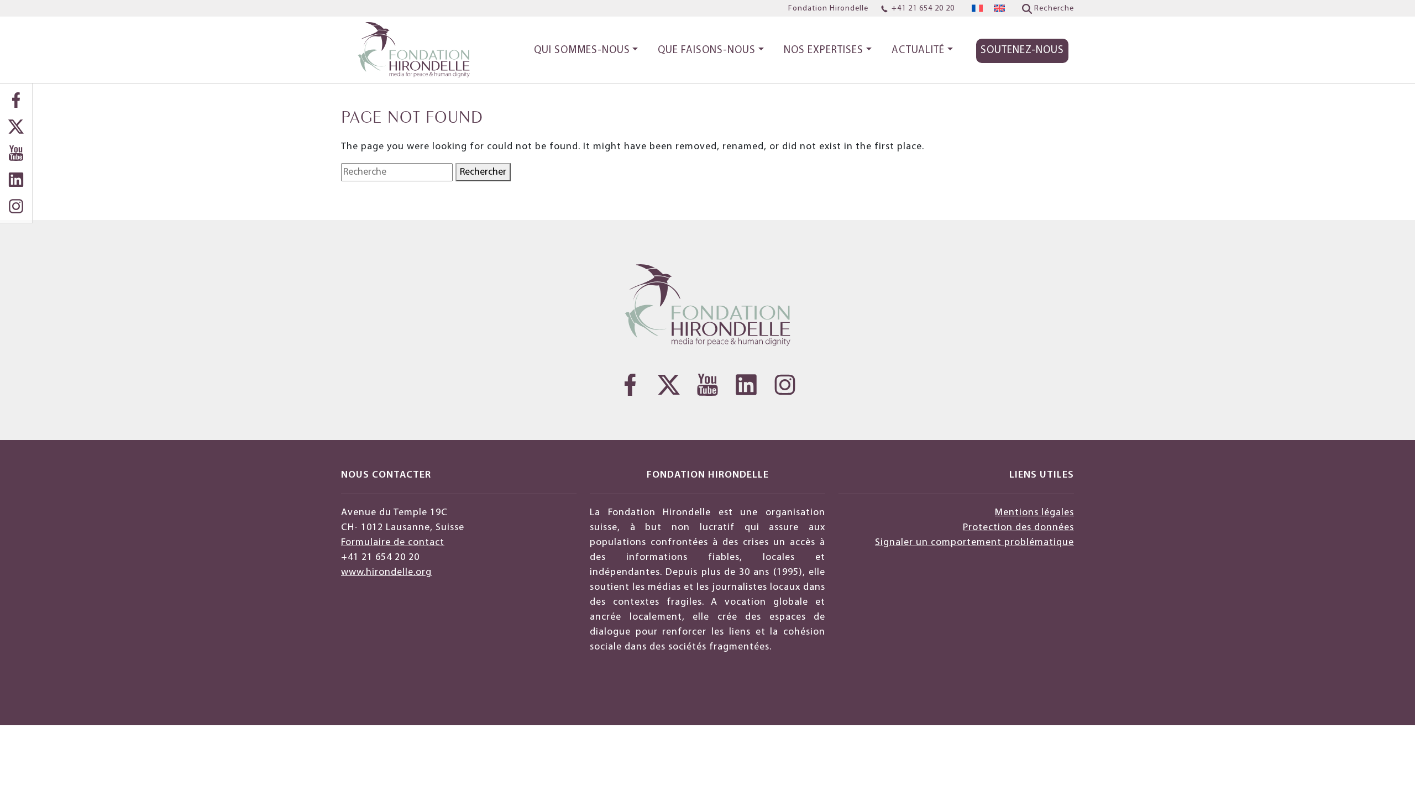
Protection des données (1018, 527)
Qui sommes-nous (582, 50)
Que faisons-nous (707, 50)
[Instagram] (16, 206)
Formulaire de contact (392, 542)
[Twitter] (16, 126)
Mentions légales (1034, 512)
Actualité (918, 50)
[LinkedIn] (16, 179)
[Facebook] (16, 100)
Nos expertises (823, 50)
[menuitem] (977, 8)
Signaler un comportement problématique (974, 542)
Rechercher (483, 172)
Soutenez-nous (1022, 50)
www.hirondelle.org (386, 572)
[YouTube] (16, 153)
